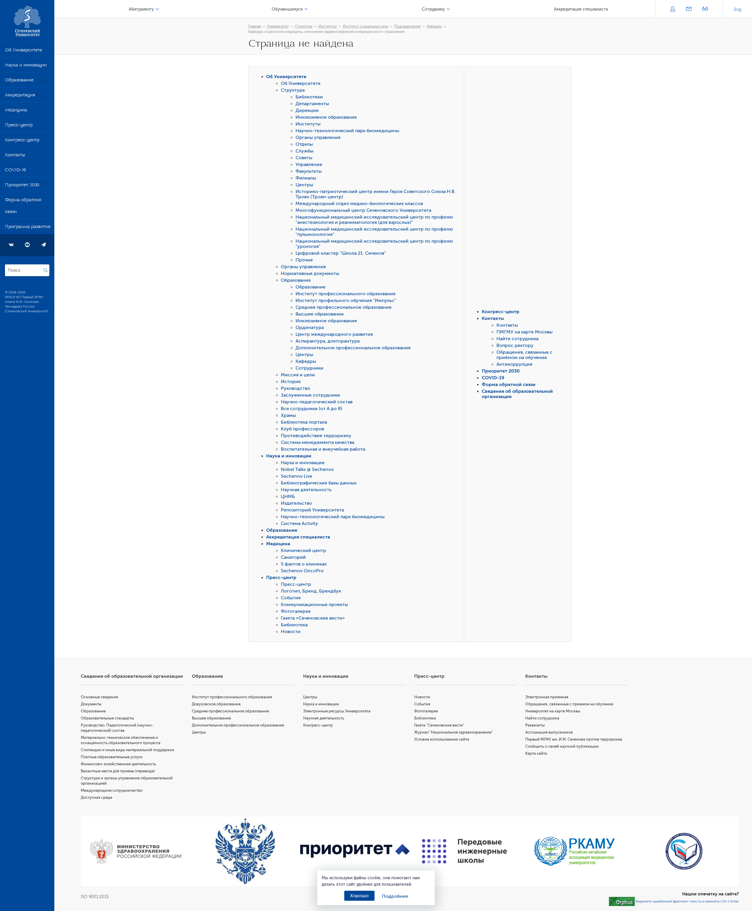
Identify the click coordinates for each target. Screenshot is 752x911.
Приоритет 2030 (22, 186)
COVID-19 (15, 171)
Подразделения (407, 26)
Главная (254, 26)
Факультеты (309, 171)
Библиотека (294, 625)
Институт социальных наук (365, 26)
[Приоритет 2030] (355, 851)
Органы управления (318, 137)
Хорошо (359, 895)
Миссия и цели (298, 375)
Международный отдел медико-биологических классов (359, 203)
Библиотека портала (304, 422)
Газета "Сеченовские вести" (439, 725)
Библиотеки (309, 97)
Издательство (296, 503)
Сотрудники (309, 368)
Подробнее (395, 896)
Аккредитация (20, 96)
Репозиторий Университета (312, 510)
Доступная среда (96, 797)
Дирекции (307, 110)
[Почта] (688, 9)
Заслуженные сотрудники (310, 395)
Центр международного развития (334, 334)
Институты (327, 26)
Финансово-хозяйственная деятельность (118, 764)
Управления (309, 164)
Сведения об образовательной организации (132, 676)
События (291, 597)
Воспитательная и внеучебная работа (323, 449)
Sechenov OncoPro (302, 570)
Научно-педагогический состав (316, 402)
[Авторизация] (672, 9)
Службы (304, 151)
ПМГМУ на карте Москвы (524, 332)
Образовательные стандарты (107, 718)
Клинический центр (303, 550)
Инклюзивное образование (326, 117)
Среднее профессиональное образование (344, 307)
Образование (19, 81)
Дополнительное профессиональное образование (353, 347)
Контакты (15, 156)
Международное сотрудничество (111, 790)
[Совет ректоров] (684, 851)
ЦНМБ (288, 496)
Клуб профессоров (302, 429)
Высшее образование (320, 314)
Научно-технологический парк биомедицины (347, 130)
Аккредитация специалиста (581, 9)
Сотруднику (433, 9)
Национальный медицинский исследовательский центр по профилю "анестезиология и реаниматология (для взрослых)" (374, 219)
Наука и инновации (26, 66)
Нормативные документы (310, 273)
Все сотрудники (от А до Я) (311, 408)
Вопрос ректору (514, 345)
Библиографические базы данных (319, 483)
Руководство (295, 388)
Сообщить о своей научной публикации (562, 746)
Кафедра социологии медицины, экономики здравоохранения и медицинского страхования (326, 32)
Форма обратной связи (23, 207)
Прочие (304, 260)
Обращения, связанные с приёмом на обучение (524, 355)
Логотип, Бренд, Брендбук (311, 591)
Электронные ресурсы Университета (336, 711)
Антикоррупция (514, 364)
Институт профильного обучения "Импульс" (346, 300)
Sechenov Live (296, 476)
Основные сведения (99, 697)
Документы (91, 704)
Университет (278, 26)
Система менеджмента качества (317, 442)
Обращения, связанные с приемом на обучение (569, 704)
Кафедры (434, 26)
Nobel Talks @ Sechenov (307, 469)
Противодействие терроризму (316, 435)
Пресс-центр (19, 126)
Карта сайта (536, 753)
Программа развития (27, 228)
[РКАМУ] (574, 851)
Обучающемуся (287, 9)
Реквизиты (535, 725)
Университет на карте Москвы (552, 711)
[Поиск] (45, 270)
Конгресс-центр (22, 141)
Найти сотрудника (517, 338)
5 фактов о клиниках (304, 564)
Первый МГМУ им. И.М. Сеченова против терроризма (573, 739)
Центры (304, 184)
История (291, 381)
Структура (303, 26)
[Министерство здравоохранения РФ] (135, 851)
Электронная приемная (546, 697)
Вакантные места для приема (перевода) (118, 771)
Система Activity (299, 523)
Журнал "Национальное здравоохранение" (453, 732)
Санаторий (293, 557)
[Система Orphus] (622, 901)
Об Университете (23, 51)
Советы (304, 157)
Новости (291, 631)
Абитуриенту (141, 9)
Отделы (304, 144)
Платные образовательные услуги (111, 757)
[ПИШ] (464, 851)
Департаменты (312, 103)
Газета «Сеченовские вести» (313, 618)
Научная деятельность (306, 489)
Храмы (288, 415)
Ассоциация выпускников (549, 732)
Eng (737, 9)
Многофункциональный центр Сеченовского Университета (363, 210)
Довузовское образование (216, 704)
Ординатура (310, 327)
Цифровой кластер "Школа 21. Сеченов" (341, 253)
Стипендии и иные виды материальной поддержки (127, 750)
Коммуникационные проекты (314, 604)
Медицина (16, 111)
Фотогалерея (295, 611)
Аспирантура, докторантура (328, 341)
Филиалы (306, 178)
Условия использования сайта (441, 739)
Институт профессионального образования (345, 293)
